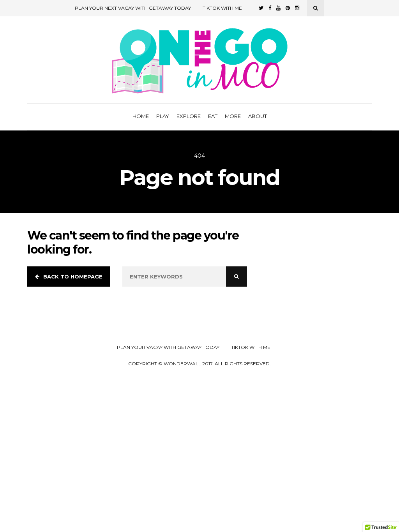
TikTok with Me (222, 8)
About (257, 116)
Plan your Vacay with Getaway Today (168, 347)
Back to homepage (72, 276)
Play (162, 116)
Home (140, 116)
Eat (212, 116)
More (233, 116)
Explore (189, 116)
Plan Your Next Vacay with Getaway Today (133, 8)
